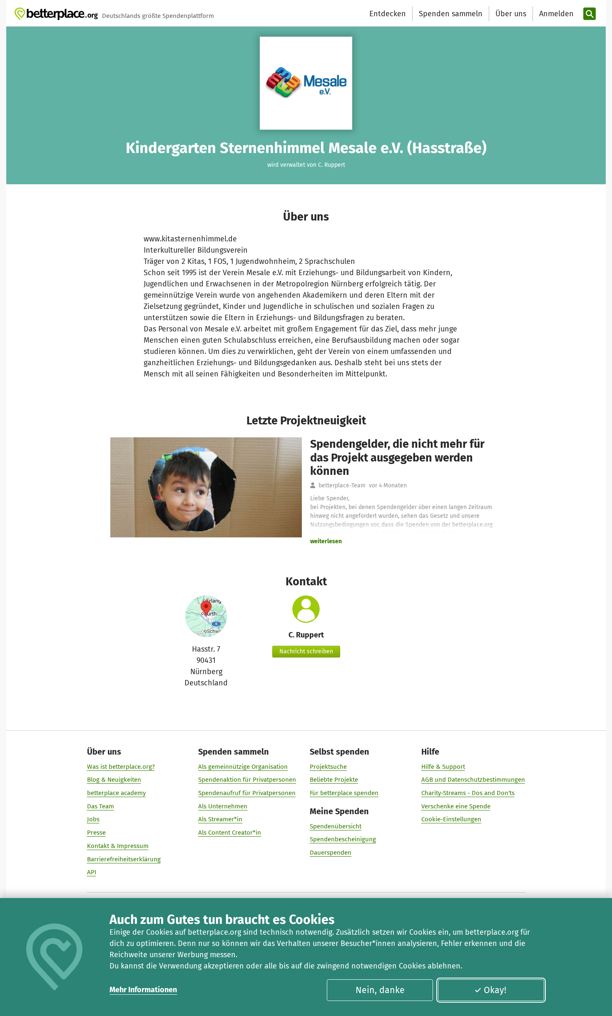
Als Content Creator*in (229, 832)
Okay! (495, 990)
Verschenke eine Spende (455, 806)
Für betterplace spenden (344, 793)
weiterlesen (326, 541)
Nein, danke (380, 990)
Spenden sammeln (451, 13)
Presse (96, 832)
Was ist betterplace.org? (121, 766)
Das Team (100, 806)
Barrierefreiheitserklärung (124, 859)
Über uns (510, 13)
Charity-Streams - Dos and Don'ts (468, 793)
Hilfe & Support (443, 766)
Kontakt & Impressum (118, 846)
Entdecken (387, 13)
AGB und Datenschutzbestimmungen (473, 779)
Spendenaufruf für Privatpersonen (247, 793)
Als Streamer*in (220, 819)
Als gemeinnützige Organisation (243, 766)
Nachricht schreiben (306, 651)
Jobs (93, 819)
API (91, 872)
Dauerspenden (330, 852)
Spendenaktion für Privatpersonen (247, 779)
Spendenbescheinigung (343, 839)
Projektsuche (328, 766)
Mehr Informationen (143, 989)
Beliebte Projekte (334, 779)
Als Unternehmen (222, 806)
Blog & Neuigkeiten (114, 779)
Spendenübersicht (335, 826)
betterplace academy (116, 793)
